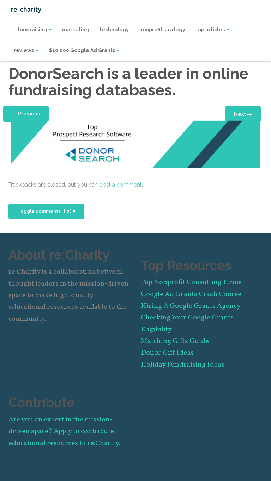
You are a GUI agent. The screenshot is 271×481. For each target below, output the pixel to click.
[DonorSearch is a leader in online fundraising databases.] (135, 143)
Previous (26, 114)
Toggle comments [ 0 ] (45, 211)
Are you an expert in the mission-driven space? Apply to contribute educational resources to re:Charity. (64, 431)
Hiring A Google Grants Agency (191, 306)
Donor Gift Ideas (167, 353)
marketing (75, 29)
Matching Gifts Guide (175, 341)
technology (114, 29)
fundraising (32, 29)
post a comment (120, 184)
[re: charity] (26, 9)
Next (243, 114)
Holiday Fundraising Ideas (182, 365)
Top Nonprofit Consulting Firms (191, 282)
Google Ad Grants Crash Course (191, 294)
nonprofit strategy (162, 29)
